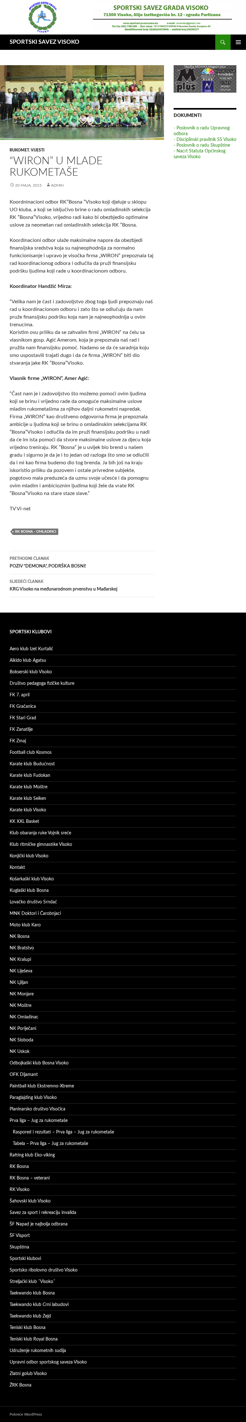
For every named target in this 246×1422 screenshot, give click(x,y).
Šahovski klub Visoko (30, 1201)
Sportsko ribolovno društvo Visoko (44, 1270)
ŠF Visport (20, 1235)
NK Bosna (19, 936)
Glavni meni (238, 42)
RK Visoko (19, 1189)
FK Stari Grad (23, 718)
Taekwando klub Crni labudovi (39, 1304)
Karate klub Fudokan (30, 775)
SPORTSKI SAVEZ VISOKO (44, 42)
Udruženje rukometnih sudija (38, 1351)
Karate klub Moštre (28, 787)
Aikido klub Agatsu (28, 660)
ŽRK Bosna (20, 1385)
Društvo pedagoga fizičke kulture (42, 683)
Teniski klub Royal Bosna (34, 1339)
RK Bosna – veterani (30, 1178)
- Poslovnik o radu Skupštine (202, 145)
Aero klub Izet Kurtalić (31, 649)
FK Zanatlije (21, 729)
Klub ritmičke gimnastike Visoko (41, 844)
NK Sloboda (21, 1040)
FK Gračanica (23, 706)
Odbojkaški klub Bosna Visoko (39, 1063)
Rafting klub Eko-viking (32, 1155)
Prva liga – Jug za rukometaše (39, 1120)
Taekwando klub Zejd (30, 1316)
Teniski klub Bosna (27, 1327)
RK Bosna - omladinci (35, 531)
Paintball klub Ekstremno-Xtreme (42, 1086)
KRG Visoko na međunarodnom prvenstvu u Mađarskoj (64, 585)
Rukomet (19, 150)
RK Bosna (19, 1166)
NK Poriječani (23, 1028)
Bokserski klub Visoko (31, 672)
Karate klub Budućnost (32, 764)
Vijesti (38, 150)
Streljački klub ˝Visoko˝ (32, 1281)
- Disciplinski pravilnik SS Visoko (205, 139)
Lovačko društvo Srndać (33, 902)
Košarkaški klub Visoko (32, 879)
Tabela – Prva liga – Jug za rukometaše (50, 1143)
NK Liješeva (21, 971)
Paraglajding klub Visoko (33, 1097)
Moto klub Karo (25, 925)
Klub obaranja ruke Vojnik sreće (40, 833)
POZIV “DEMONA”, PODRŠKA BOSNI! (48, 562)
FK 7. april (19, 695)
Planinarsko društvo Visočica (37, 1109)
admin (57, 185)
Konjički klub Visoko (29, 856)
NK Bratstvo (22, 948)
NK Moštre (20, 1005)
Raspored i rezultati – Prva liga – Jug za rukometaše (63, 1132)
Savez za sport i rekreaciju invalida (43, 1212)
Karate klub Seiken (28, 798)
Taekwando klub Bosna (32, 1293)
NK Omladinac (24, 1017)
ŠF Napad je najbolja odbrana (39, 1224)
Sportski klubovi (25, 1258)
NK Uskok (19, 1051)
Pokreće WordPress (26, 1414)
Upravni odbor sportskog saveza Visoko (48, 1362)
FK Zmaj (18, 741)
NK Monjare (22, 994)
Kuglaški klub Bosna (29, 890)
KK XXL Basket (24, 821)
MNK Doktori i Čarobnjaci (35, 913)
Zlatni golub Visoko (28, 1374)
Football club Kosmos (31, 752)
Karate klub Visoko (28, 810)
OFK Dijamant (24, 1074)
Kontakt (17, 867)
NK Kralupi (20, 959)
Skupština (19, 1247)
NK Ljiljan (19, 982)
